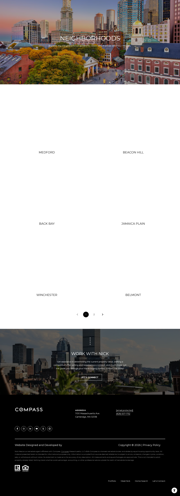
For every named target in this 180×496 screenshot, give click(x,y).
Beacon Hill (133, 152)
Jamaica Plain (133, 223)
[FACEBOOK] (17, 428)
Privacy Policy (151, 445)
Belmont (133, 295)
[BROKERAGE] (49, 428)
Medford (47, 152)
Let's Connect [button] (90, 377)
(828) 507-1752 (123, 413)
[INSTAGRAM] (23, 428)
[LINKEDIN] (30, 428)
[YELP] (43, 428)
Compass (65, 451)
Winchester (46, 295)
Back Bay (47, 223)
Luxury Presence (73, 445)
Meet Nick (125, 481)
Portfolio (112, 481)
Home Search (141, 481)
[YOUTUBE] (36, 428)
